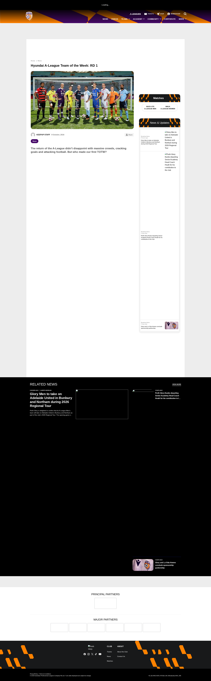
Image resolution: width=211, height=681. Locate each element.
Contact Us (121, 656)
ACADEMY (137, 19)
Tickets (109, 652)
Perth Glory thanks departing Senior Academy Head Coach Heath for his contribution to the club (151, 237)
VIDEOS (114, 19)
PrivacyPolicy (34, 674)
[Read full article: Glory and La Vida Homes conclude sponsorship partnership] (171, 325)
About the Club (122, 652)
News (40, 61)
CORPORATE (170, 19)
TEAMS (124, 19)
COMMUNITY (153, 19)
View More (176, 384)
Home (33, 61)
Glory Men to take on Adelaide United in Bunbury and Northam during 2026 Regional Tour (150, 142)
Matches (110, 661)
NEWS (105, 19)
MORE (181, 19)
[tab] (150, 107)
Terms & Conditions (45, 674)
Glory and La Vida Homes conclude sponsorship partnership (165, 565)
